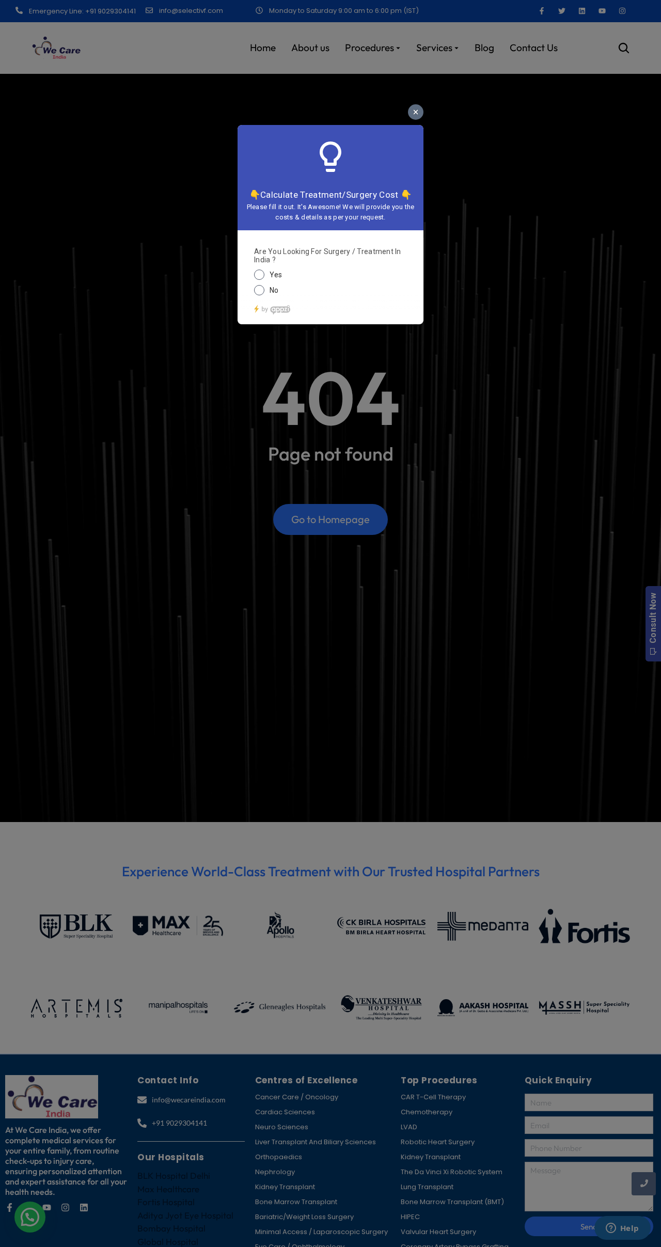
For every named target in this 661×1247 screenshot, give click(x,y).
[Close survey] (415, 112)
